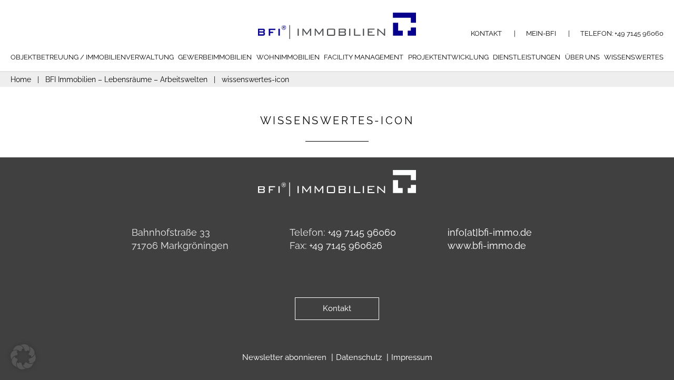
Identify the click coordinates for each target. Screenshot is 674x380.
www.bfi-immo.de (487, 245)
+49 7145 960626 (345, 245)
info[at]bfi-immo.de (490, 232)
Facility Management (363, 57)
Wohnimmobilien (288, 57)
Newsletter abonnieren (285, 357)
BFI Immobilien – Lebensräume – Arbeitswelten (126, 79)
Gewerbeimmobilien (215, 57)
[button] (23, 357)
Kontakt (487, 33)
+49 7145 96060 (362, 232)
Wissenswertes (633, 57)
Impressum (411, 357)
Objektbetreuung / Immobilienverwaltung (92, 57)
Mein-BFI (542, 33)
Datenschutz (360, 357)
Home (21, 79)
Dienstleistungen (526, 57)
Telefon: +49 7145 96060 (621, 33)
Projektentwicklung (448, 57)
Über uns (582, 57)
